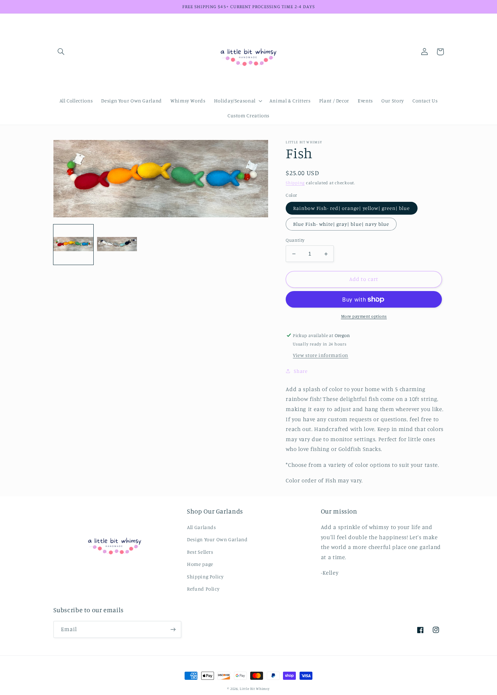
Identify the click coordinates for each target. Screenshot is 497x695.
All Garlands (201, 527)
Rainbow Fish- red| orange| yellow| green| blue (351, 208)
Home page (200, 564)
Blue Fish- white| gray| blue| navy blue (341, 224)
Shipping (295, 182)
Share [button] (300, 371)
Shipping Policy (205, 576)
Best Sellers (200, 552)
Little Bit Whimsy (255, 689)
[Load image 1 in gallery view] (73, 244)
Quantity (295, 240)
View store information (320, 355)
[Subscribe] (173, 629)
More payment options (364, 316)
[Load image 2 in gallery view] (117, 244)
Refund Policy (203, 589)
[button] (61, 51)
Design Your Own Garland (217, 539)
